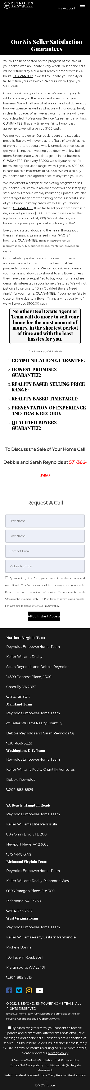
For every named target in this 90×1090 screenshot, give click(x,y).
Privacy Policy (51, 605)
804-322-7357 (21, 911)
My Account (66, 8)
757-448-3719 (20, 854)
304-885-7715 (20, 978)
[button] (44, 616)
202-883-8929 (21, 790)
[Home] (19, 5)
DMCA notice (45, 1085)
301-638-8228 (20, 743)
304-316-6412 (20, 697)
